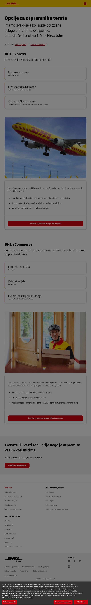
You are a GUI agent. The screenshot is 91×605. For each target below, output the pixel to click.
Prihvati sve (81, 602)
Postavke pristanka (9, 602)
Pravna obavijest (28, 597)
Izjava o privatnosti (16, 597)
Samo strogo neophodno (63, 602)
